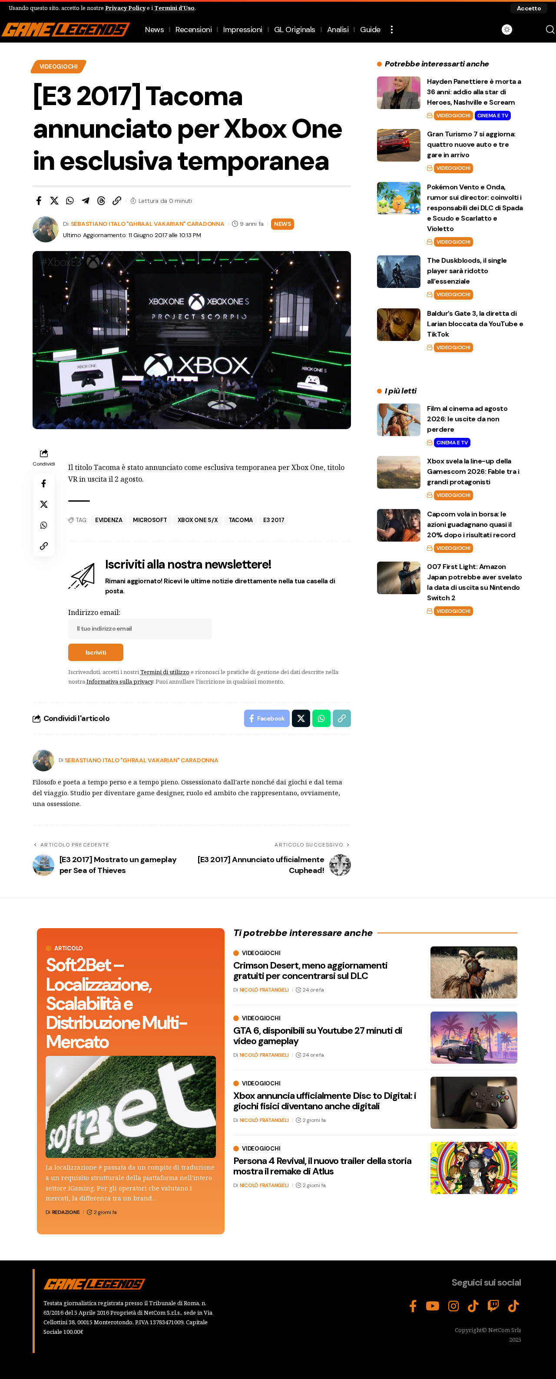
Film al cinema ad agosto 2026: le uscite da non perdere (467, 419)
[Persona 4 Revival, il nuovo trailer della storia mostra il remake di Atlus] (473, 1168)
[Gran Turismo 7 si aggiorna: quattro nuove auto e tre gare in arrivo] (398, 145)
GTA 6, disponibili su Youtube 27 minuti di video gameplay (317, 1036)
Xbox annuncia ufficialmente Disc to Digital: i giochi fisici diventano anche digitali (324, 1101)
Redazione (66, 1212)
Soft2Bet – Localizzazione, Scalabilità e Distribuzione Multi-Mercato (116, 1003)
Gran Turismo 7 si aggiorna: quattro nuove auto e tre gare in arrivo (471, 144)
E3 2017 (273, 520)
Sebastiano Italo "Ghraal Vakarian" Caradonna (148, 224)
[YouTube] (433, 1306)
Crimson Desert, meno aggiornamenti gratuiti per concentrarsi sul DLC (310, 970)
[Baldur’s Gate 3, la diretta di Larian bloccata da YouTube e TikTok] (398, 324)
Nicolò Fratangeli (264, 990)
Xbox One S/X (198, 520)
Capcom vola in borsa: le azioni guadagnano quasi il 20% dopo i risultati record (471, 524)
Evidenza (108, 520)
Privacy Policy (125, 8)
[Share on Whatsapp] (70, 201)
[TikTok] (473, 1306)
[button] (528, 8)
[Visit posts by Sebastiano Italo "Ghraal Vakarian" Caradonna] (43, 760)
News (282, 224)
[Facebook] (413, 1306)
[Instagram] (453, 1306)
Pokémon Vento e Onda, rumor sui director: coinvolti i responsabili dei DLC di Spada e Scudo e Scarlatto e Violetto (475, 207)
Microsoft (150, 520)
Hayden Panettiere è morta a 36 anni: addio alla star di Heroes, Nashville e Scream (474, 92)
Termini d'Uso (174, 8)
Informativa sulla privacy (119, 681)
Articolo (68, 948)
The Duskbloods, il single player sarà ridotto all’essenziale (467, 271)
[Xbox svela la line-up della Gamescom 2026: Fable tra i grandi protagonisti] (398, 472)
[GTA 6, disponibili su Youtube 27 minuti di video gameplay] (473, 1038)
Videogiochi (59, 66)
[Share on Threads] (101, 201)
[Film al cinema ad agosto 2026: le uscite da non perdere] (398, 419)
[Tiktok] (513, 1306)
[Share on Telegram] (85, 201)
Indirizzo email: (94, 612)
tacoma (240, 520)
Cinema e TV (492, 115)
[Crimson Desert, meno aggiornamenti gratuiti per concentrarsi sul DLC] (473, 972)
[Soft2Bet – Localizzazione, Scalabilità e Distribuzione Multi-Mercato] (131, 1107)
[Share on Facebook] (39, 201)
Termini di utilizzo (164, 672)
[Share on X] (54, 201)
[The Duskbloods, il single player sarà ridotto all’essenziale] (398, 271)
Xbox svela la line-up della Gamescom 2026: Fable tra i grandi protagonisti (473, 471)
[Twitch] (493, 1306)
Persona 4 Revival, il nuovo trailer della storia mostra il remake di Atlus (322, 1166)
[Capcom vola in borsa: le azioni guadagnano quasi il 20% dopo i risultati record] (398, 525)
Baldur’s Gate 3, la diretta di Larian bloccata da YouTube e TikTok (475, 324)
